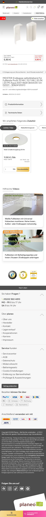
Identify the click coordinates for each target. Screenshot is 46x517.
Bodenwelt (6, 13)
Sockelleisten (27, 13)
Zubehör (16, 13)
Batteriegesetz (10, 367)
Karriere (6, 336)
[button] (3, 2)
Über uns (7, 319)
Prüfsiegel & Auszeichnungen (17, 377)
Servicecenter (9, 353)
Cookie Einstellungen (13, 371)
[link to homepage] (11, 7)
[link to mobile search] (31, 7)
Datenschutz (9, 360)
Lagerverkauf (9, 329)
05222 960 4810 (12, 299)
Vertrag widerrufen (10, 386)
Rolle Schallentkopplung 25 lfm (14, 150)
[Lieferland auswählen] (3, 2)
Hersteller (7, 322)
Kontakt (6, 326)
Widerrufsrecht (10, 364)
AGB (5, 357)
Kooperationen (10, 333)
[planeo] (30, 504)
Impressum (8, 340)
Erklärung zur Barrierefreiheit (16, 374)
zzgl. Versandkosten (13, 64)
